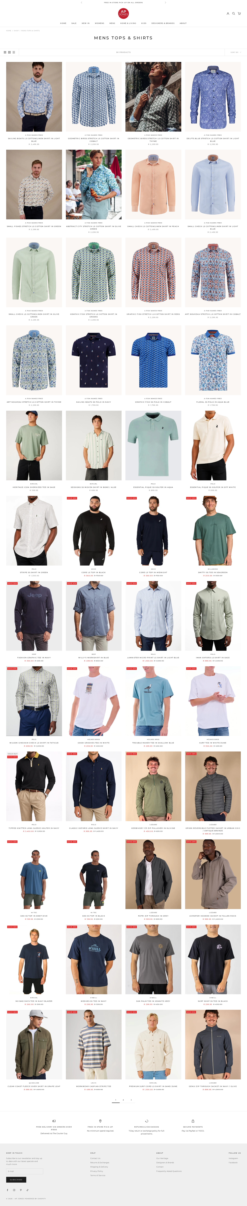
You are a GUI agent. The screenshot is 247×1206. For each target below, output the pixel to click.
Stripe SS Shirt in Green (34, 572)
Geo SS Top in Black (93, 916)
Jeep (34, 654)
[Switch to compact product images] (14, 52)
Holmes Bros (93, 739)
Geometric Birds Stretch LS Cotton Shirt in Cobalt (93, 139)
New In (86, 23)
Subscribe (16, 1180)
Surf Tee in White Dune (212, 743)
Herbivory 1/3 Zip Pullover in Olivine (153, 828)
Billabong (213, 569)
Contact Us (95, 1158)
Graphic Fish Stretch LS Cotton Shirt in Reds (153, 314)
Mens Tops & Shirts (30, 30)
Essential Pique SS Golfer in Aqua (153, 487)
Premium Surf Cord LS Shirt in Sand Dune (153, 1086)
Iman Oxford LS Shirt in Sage (213, 658)
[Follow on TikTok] (27, 1190)
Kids (143, 23)
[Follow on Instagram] (14, 1190)
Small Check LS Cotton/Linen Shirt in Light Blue (213, 227)
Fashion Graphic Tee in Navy (34, 658)
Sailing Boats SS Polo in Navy (93, 402)
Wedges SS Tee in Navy (94, 1001)
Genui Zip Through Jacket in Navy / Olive (213, 1086)
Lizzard (153, 825)
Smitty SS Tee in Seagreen (213, 572)
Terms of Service (97, 1175)
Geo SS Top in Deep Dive (34, 916)
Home (63, 23)
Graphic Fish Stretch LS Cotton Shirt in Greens (93, 315)
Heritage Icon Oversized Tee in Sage (34, 487)
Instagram (233, 1158)
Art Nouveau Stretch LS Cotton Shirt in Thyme (34, 402)
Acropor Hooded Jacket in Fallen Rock (212, 916)
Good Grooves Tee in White (94, 743)
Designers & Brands (163, 23)
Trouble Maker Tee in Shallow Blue (153, 743)
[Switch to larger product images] (5, 52)
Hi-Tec (34, 912)
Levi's (93, 1083)
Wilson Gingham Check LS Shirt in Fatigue (34, 743)
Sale (74, 23)
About (183, 23)
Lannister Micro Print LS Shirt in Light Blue (153, 658)
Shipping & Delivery (99, 1167)
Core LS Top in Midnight (153, 572)
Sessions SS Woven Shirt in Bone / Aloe (93, 487)
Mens (112, 23)
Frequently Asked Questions (169, 1171)
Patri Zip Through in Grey (153, 916)
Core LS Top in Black (94, 572)
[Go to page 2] (131, 1100)
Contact (160, 1167)
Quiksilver (34, 1083)
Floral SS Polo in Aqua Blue (213, 402)
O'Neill (93, 998)
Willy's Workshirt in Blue (93, 658)
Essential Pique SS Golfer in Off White (213, 487)
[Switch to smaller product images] (9, 52)
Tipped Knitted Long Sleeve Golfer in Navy (34, 828)
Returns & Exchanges (99, 1162)
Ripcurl (34, 484)
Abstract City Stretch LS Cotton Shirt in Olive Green (93, 227)
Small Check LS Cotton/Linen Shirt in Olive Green (34, 315)
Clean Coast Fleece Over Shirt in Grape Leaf (34, 1086)
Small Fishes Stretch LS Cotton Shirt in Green (34, 226)
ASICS (93, 569)
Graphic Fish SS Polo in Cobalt (153, 402)
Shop (16, 30)
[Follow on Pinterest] (21, 1190)
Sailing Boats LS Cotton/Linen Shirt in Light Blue (34, 139)
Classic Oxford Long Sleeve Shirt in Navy (93, 828)
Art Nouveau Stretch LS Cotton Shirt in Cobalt (213, 314)
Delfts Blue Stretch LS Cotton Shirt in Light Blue (213, 139)
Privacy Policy (96, 1171)
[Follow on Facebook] (7, 1190)
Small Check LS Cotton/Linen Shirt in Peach (153, 226)
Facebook (233, 1162)
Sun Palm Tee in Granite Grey (153, 1001)
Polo (153, 484)
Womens (99, 23)
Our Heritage (162, 1158)
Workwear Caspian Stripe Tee (93, 1086)
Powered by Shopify (35, 1199)
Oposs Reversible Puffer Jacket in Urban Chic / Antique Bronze (213, 829)
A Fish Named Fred (34, 135)
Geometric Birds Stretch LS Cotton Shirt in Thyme (153, 139)
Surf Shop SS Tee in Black (213, 1001)
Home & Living (128, 23)
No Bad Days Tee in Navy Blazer (34, 1001)
